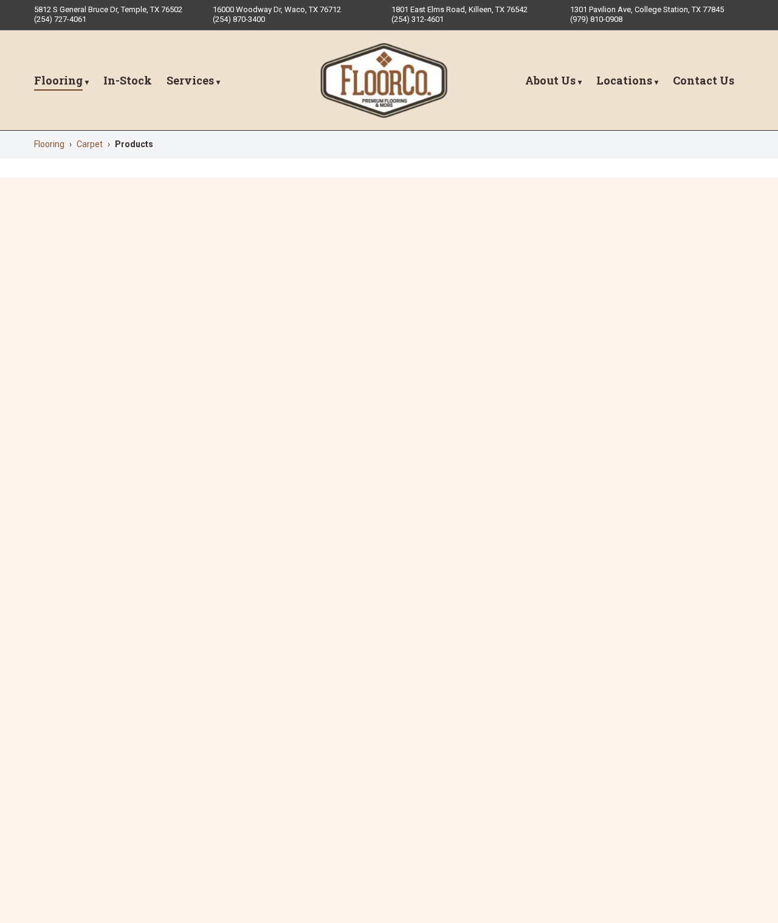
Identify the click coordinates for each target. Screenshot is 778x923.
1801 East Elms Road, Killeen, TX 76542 (459, 9)
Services (190, 80)
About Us (550, 80)
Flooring (58, 80)
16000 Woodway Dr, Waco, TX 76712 (277, 9)
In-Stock (127, 80)
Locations (624, 80)
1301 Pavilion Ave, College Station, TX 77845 (647, 9)
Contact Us (703, 80)
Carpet (90, 144)
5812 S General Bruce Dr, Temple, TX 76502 (108, 9)
